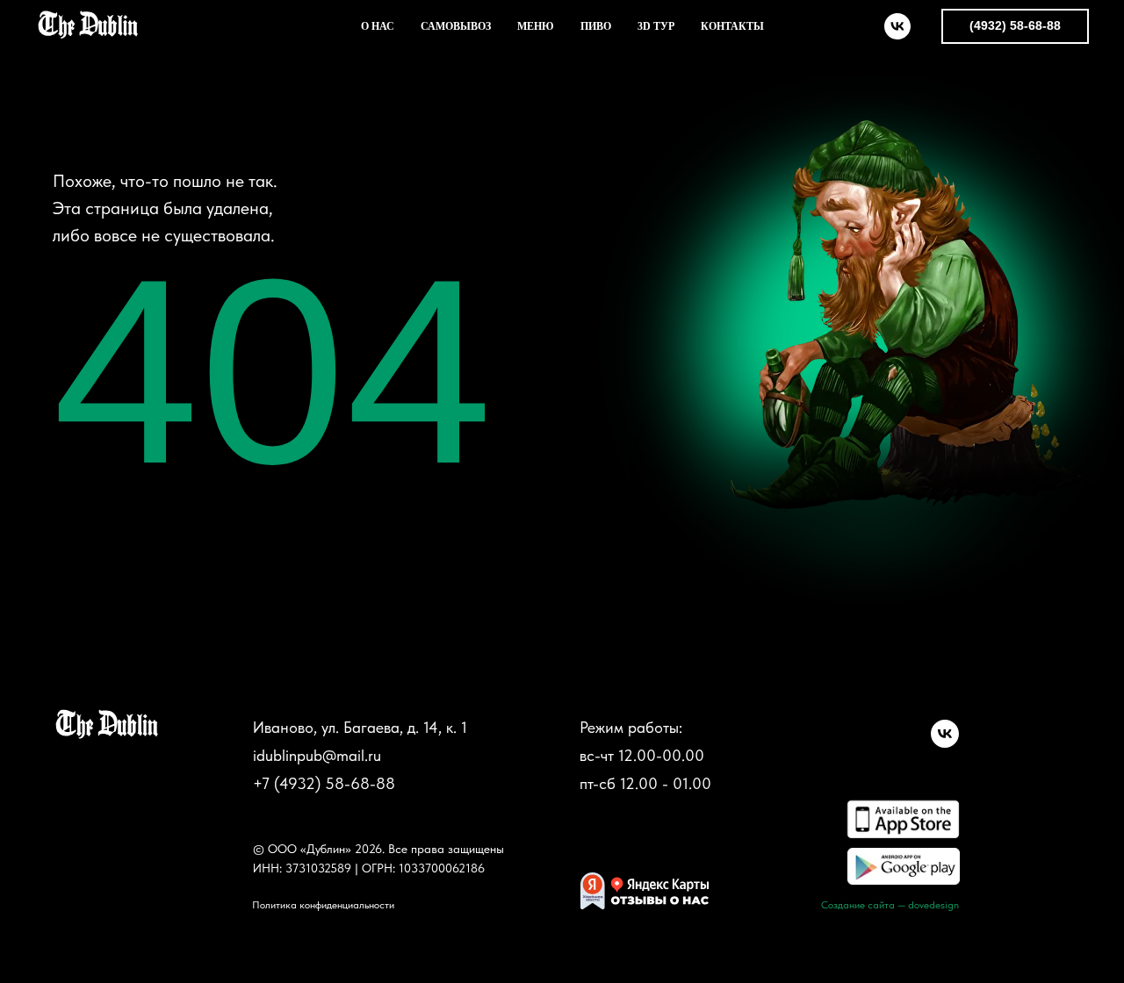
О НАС (377, 26)
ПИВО (595, 26)
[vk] (897, 26)
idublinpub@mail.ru (317, 755)
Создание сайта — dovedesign (890, 905)
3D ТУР (656, 26)
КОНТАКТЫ (732, 26)
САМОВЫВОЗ (456, 26)
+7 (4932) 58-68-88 (324, 783)
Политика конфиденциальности (323, 905)
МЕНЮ (535, 26)
